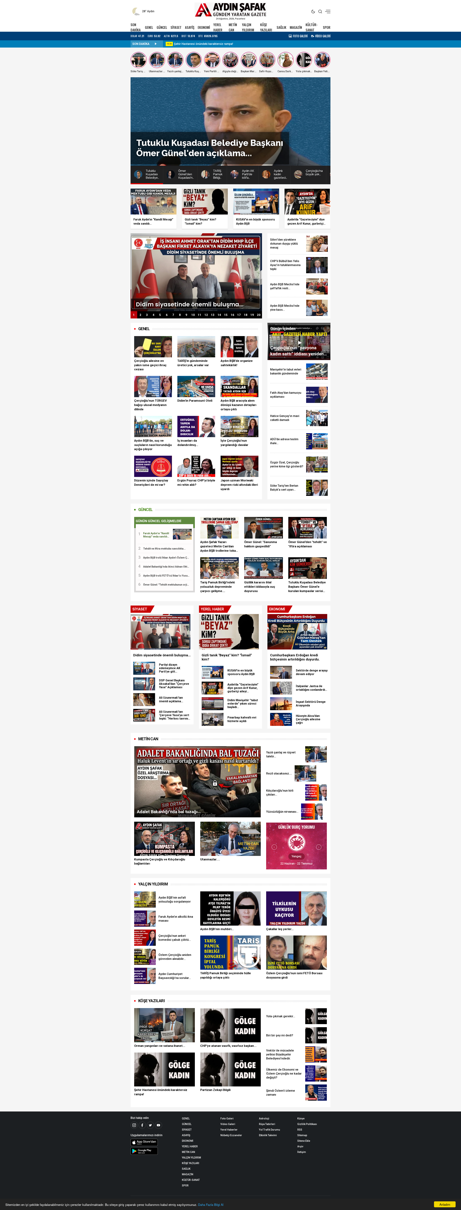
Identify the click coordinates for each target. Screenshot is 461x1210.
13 (212, 315)
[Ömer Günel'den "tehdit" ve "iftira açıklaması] (307, 528)
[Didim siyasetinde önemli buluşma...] (196, 272)
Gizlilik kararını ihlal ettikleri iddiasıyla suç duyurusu (259, 587)
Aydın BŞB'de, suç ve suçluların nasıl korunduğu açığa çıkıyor (153, 445)
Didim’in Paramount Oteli (194, 400)
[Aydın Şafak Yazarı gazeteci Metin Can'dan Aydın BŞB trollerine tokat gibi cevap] (219, 528)
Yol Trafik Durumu (269, 1129)
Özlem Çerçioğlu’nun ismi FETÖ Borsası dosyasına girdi (294, 975)
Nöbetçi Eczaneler (231, 1135)
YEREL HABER (217, 27)
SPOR (326, 27)
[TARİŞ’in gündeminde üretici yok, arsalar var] (196, 346)
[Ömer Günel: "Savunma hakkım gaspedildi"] (263, 528)
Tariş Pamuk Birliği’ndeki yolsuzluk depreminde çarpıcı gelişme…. (217, 587)
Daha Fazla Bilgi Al (210, 1204)
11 (199, 315)
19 (252, 315)
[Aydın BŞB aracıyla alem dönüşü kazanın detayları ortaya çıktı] (239, 386)
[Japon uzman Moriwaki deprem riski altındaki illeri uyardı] (239, 466)
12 (206, 315)
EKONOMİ (204, 27)
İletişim (301, 1152)
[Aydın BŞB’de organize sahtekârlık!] (239, 346)
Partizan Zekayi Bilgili (215, 1090)
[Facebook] (142, 1125)
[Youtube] (158, 1125)
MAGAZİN (296, 27)
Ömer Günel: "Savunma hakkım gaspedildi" (260, 544)
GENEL (149, 27)
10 (193, 315)
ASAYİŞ (189, 27)
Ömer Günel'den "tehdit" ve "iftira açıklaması (307, 544)
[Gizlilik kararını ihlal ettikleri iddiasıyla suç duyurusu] (263, 568)
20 (259, 315)
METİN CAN (233, 27)
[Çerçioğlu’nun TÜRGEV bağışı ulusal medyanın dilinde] (153, 386)
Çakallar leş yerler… (280, 929)
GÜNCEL (162, 27)
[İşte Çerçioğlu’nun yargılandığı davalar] (239, 426)
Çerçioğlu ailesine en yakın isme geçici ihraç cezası (150, 365)
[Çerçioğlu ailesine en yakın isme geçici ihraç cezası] (153, 346)
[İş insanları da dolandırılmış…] (196, 426)
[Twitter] (150, 1125)
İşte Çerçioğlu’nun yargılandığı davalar (234, 443)
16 (232, 315)
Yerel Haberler (229, 1129)
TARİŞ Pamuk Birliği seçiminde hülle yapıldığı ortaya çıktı (225, 975)
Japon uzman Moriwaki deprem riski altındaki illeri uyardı (239, 485)
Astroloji (264, 1118)
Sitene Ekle (303, 1140)
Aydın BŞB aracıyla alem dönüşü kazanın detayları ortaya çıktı (238, 405)
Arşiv (300, 1146)
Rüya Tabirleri (267, 1124)
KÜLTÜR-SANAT (312, 27)
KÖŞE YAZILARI (266, 27)
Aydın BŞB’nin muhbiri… (217, 929)
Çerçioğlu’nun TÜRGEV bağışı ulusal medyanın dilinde (150, 405)
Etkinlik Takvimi (268, 1135)
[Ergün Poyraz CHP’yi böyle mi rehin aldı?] (196, 466)
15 (226, 315)
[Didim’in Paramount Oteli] (196, 386)
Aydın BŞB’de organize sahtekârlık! (237, 363)
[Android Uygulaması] (153, 1151)
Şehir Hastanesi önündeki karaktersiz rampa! (160, 1092)
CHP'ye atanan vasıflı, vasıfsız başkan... (200, 44)
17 (239, 315)
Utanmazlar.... (210, 859)
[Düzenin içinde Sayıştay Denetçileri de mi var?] (153, 466)
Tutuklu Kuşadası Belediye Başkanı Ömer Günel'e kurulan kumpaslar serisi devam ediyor (307, 587)
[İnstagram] (134, 1125)
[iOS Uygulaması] (153, 1142)
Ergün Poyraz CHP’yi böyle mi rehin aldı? (196, 482)
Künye (301, 1118)
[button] (274, 847)
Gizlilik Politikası (307, 1124)
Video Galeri (227, 1124)
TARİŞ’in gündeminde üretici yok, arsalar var (193, 363)
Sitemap (302, 1135)
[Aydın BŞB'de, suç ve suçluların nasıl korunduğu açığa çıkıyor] (153, 426)
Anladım (444, 1204)
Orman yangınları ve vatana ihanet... (159, 1046)
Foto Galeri (227, 1118)
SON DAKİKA (136, 27)
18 (245, 315)
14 (219, 315)
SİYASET (176, 27)
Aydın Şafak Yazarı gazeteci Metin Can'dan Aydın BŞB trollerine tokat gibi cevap (218, 546)
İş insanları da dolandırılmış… (187, 443)
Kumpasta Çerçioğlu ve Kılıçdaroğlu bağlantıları (159, 861)
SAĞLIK (281, 27)
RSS (299, 1129)
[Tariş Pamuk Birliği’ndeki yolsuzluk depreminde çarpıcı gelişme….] (219, 568)
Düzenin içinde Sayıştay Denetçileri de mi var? (151, 482)
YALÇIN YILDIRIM (248, 27)
